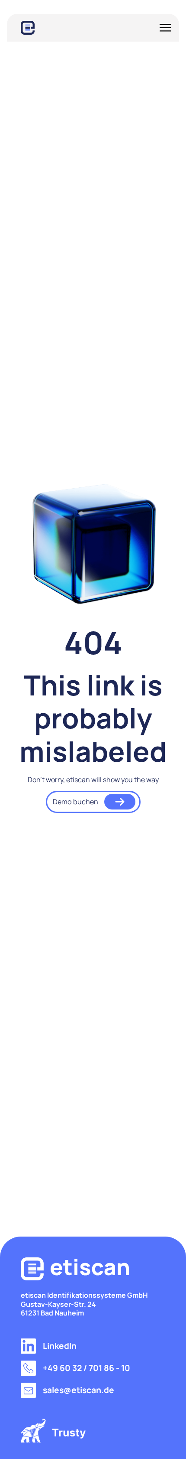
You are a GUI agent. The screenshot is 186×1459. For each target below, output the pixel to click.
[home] (28, 28)
